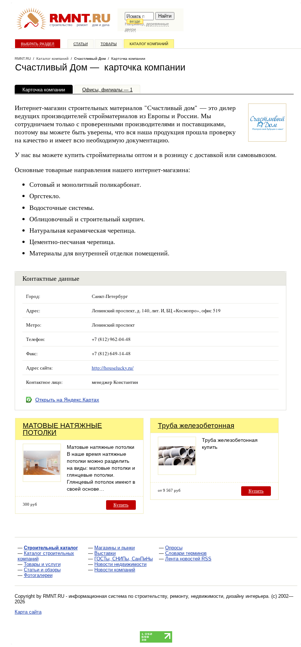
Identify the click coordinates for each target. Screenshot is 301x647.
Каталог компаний (149, 44)
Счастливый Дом (90, 59)
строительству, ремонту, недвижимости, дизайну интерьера (201, 596)
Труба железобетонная (196, 425)
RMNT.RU (23, 59)
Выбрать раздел (37, 44)
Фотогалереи (38, 575)
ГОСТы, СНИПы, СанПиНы (123, 558)
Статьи (80, 44)
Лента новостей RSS (188, 558)
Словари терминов (186, 553)
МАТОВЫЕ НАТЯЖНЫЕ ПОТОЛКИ (62, 429)
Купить (120, 505)
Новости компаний (114, 570)
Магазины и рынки (114, 547)
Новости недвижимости (120, 564)
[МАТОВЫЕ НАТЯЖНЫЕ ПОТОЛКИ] (42, 480)
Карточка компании (43, 89)
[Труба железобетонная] (177, 473)
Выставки (105, 553)
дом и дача (100, 25)
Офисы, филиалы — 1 (107, 89)
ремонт (82, 25)
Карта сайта (28, 612)
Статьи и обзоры (42, 570)
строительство (61, 25)
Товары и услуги (42, 564)
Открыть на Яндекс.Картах (67, 400)
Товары (109, 44)
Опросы (173, 547)
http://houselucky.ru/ (113, 367)
